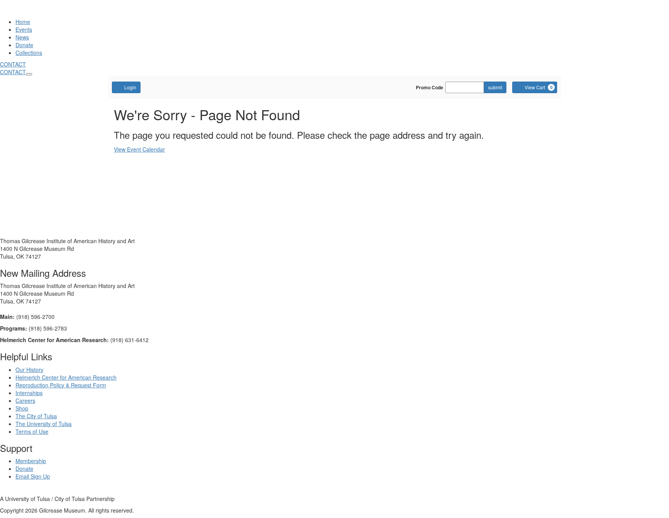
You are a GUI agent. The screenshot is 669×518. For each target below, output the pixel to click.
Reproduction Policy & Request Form (60, 385)
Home (22, 22)
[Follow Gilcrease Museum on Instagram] (17, 491)
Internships (29, 393)
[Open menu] (29, 74)
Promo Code (429, 87)
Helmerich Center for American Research (66, 377)
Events (23, 29)
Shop (21, 408)
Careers (25, 400)
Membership (30, 461)
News (22, 37)
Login (130, 87)
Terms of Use (31, 431)
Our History (29, 369)
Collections (28, 52)
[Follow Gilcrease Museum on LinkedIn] (25, 491)
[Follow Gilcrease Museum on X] (9, 491)
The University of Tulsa (43, 424)
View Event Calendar (139, 149)
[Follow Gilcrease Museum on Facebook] (2, 491)
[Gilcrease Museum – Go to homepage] (44, 14)
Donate (24, 45)
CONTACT (13, 64)
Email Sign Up (32, 476)
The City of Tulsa (36, 416)
